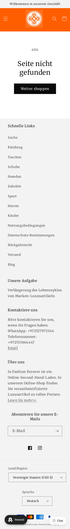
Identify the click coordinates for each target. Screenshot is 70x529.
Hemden (14, 176)
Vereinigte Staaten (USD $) (33, 477)
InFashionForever (28, 524)
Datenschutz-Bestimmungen (31, 235)
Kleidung (15, 147)
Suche (13, 137)
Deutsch (33, 501)
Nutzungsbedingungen (26, 225)
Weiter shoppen (35, 89)
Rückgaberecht (20, 245)
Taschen (15, 157)
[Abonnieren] (57, 431)
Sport (12, 196)
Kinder (13, 216)
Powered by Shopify (49, 524)
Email (13, 348)
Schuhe (14, 167)
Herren (13, 206)
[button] (5, 19)
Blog (11, 264)
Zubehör (14, 186)
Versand (14, 255)
